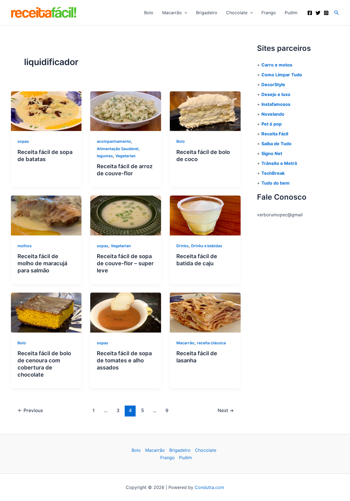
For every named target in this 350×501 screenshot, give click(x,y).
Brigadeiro (206, 12)
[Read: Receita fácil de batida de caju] (205, 215)
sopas (23, 141)
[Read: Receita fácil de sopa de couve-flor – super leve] (125, 215)
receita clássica (211, 342)
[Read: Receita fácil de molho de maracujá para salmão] (46, 215)
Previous (30, 410)
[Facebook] (309, 12)
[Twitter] (318, 12)
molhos (25, 245)
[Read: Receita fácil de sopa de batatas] (46, 110)
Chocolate (236, 12)
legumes (105, 155)
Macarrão (172, 12)
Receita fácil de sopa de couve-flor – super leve (125, 263)
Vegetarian (125, 155)
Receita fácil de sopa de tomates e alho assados (124, 360)
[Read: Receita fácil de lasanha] (205, 312)
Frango (268, 12)
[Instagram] (326, 12)
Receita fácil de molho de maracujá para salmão (42, 263)
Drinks (182, 245)
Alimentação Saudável (117, 148)
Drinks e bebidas (206, 245)
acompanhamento (114, 141)
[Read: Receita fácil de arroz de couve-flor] (125, 110)
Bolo (148, 12)
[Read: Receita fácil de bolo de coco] (205, 110)
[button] (184, 13)
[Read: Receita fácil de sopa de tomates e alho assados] (125, 312)
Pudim (291, 12)
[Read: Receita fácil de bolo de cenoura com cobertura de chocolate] (46, 312)
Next (226, 410)
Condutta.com (209, 487)
